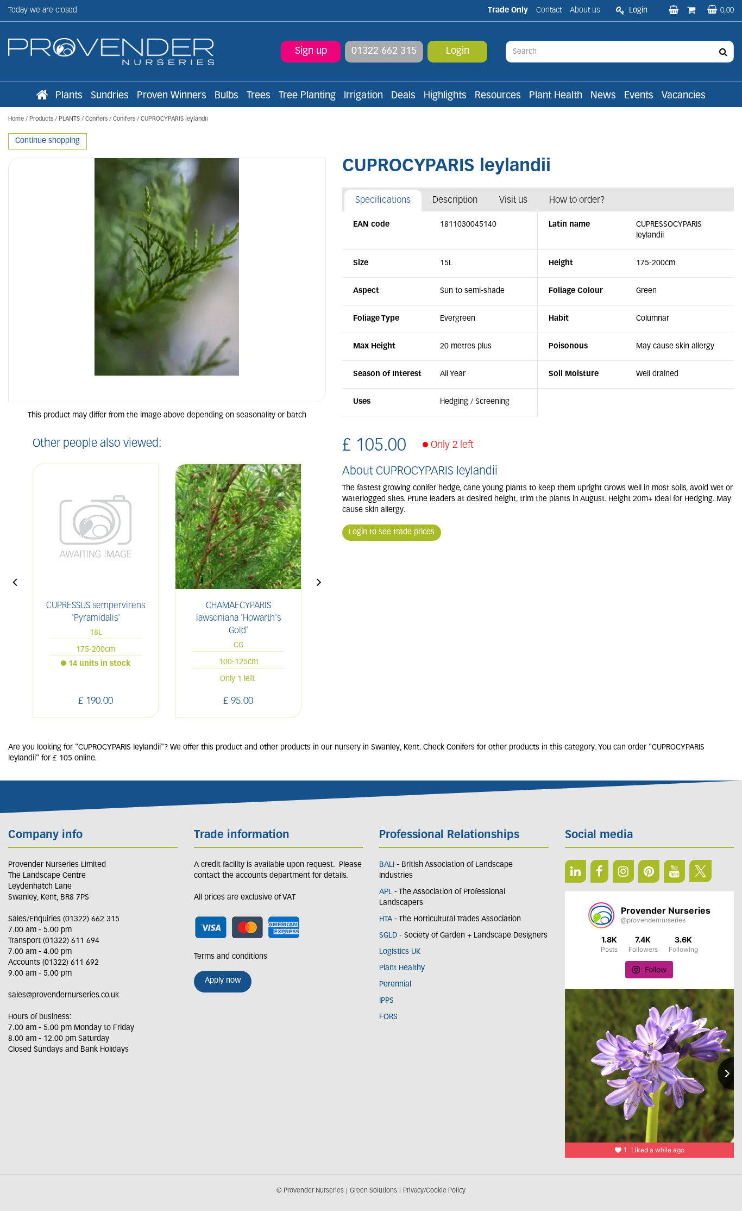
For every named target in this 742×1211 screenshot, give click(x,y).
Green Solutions (373, 1191)
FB (599, 871)
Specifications (383, 200)
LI (575, 871)
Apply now (223, 981)
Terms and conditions (230, 957)
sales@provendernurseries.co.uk (63, 995)
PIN (648, 871)
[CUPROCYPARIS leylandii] (167, 280)
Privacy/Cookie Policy (434, 1191)
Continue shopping (47, 141)
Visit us (513, 200)
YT (674, 871)
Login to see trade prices (392, 532)
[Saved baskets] (674, 11)
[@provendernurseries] (601, 915)
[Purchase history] (692, 11)
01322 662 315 (384, 52)
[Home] (41, 96)
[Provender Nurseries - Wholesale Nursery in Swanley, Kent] (111, 52)
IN (623, 871)
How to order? (577, 200)
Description (454, 200)
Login (457, 52)
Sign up (311, 52)
